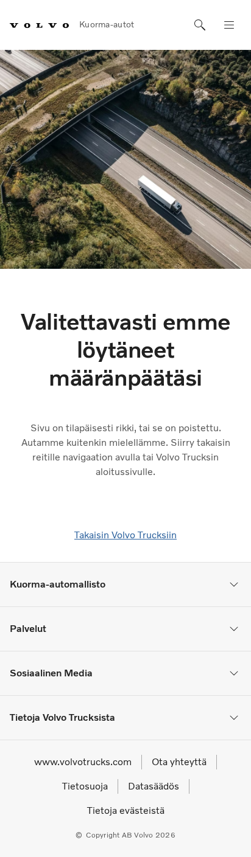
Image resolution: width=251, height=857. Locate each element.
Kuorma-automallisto (57, 584)
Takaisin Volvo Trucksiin (125, 535)
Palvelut (28, 628)
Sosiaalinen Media (51, 673)
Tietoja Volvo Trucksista (62, 717)
